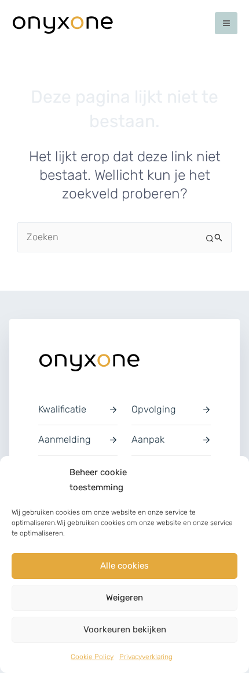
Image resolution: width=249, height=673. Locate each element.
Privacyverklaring (146, 657)
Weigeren (124, 597)
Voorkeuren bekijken (124, 629)
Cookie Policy (92, 657)
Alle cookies (124, 565)
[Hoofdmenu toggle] (226, 23)
